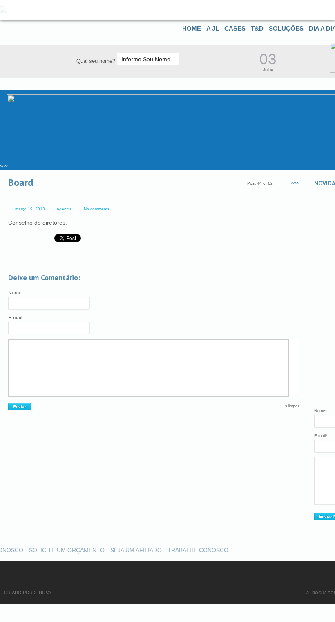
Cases (235, 28)
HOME (191, 28)
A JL (212, 28)
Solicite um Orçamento (67, 550)
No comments (96, 209)
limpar (293, 406)
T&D (257, 28)
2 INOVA (42, 592)
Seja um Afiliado (136, 550)
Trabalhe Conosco (198, 550)
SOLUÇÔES (286, 28)
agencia (64, 209)
